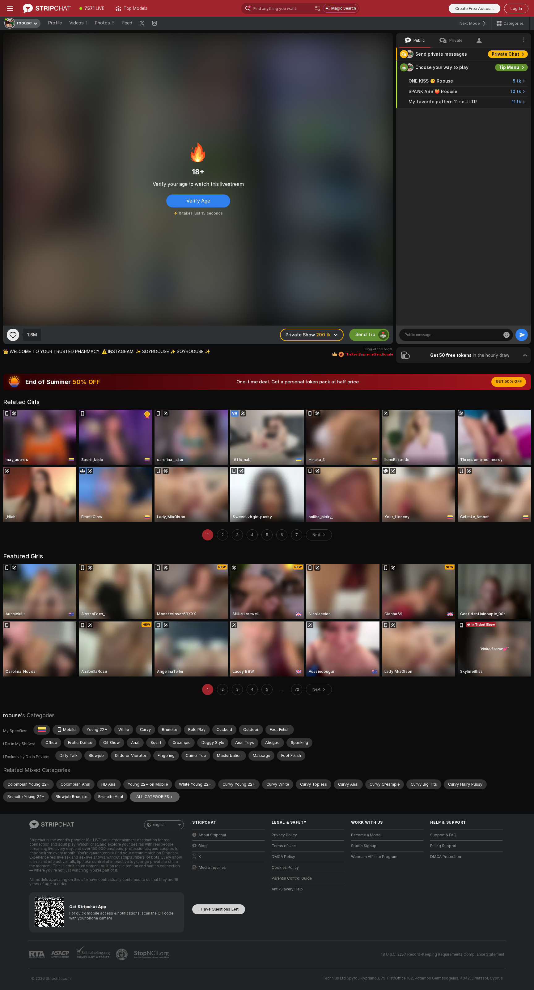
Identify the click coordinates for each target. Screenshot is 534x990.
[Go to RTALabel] (37, 954)
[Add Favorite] (13, 335)
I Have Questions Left (219, 909)
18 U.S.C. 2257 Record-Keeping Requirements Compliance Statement (442, 954)
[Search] (317, 8)
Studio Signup (363, 846)
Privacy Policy (284, 835)
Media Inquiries (212, 867)
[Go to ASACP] (61, 954)
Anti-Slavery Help (287, 889)
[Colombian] (41, 730)
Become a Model (366, 835)
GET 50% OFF (509, 381)
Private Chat (505, 54)
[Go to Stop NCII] (152, 954)
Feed (127, 23)
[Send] (521, 335)
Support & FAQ (443, 835)
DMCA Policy (283, 857)
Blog (202, 846)
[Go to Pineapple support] (122, 954)
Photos (105, 23)
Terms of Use (284, 846)
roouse (12, 715)
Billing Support (443, 846)
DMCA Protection (445, 857)
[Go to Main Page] (47, 8)
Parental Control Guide (292, 878)
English (159, 824)
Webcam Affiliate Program (374, 857)
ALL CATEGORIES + (154, 796)
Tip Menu (509, 67)
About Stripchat (212, 835)
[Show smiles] (506, 335)
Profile (55, 23)
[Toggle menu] (10, 8)
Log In (516, 8)
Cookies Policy (285, 867)
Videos (78, 23)
